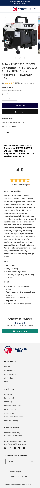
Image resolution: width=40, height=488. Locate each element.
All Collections (10, 374)
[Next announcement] (36, 2)
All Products (9, 378)
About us (8, 394)
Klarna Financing (11, 421)
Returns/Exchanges (12, 405)
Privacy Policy (10, 409)
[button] (4, 9)
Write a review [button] (20, 331)
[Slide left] (15, 58)
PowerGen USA (15, 484)
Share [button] (6, 132)
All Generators (10, 370)
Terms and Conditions (13, 417)
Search (7, 367)
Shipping (4, 90)
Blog (6, 382)
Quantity (5, 94)
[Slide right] (24, 58)
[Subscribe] (32, 461)
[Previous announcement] (4, 2)
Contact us (9, 413)
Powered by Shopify (28, 484)
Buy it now (20, 112)
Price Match (9, 398)
